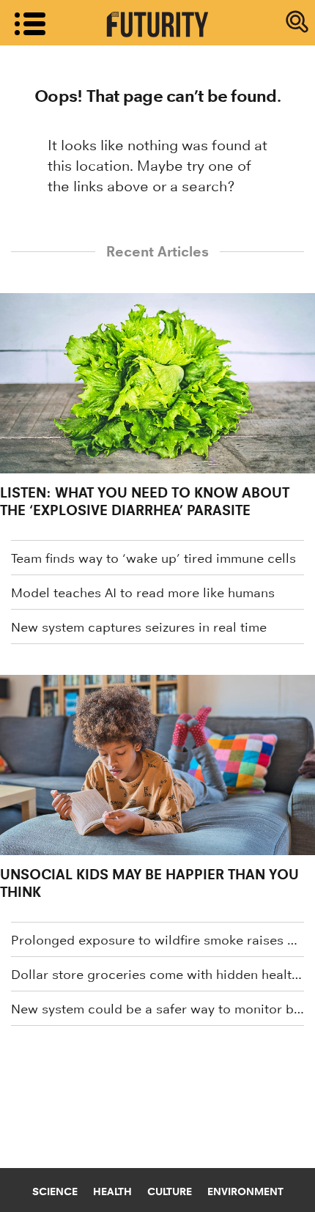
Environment (245, 1191)
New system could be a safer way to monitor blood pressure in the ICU (157, 1009)
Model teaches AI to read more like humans (143, 592)
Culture (169, 1191)
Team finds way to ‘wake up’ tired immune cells (153, 558)
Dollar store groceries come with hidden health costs (157, 974)
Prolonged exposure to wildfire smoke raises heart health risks (157, 940)
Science (55, 1191)
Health (112, 1191)
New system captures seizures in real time (139, 627)
